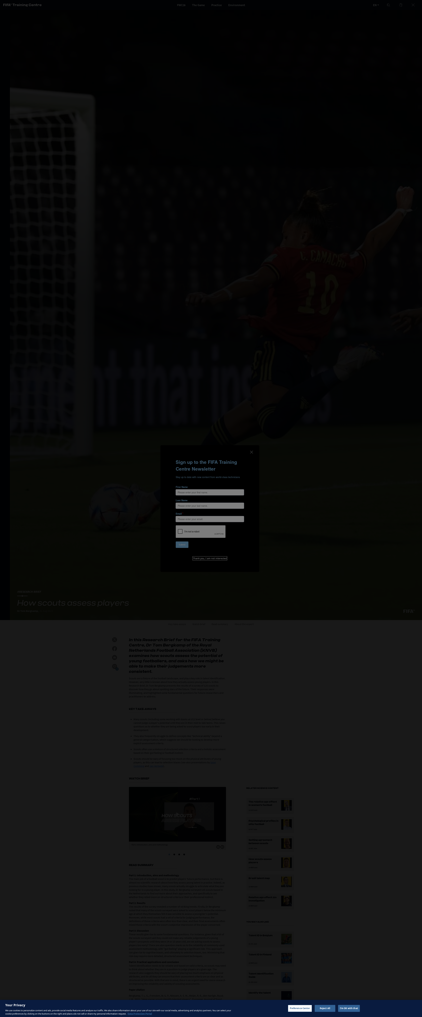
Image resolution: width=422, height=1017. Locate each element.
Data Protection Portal (140, 1013)
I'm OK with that (349, 1008)
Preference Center (300, 1008)
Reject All (325, 1008)
